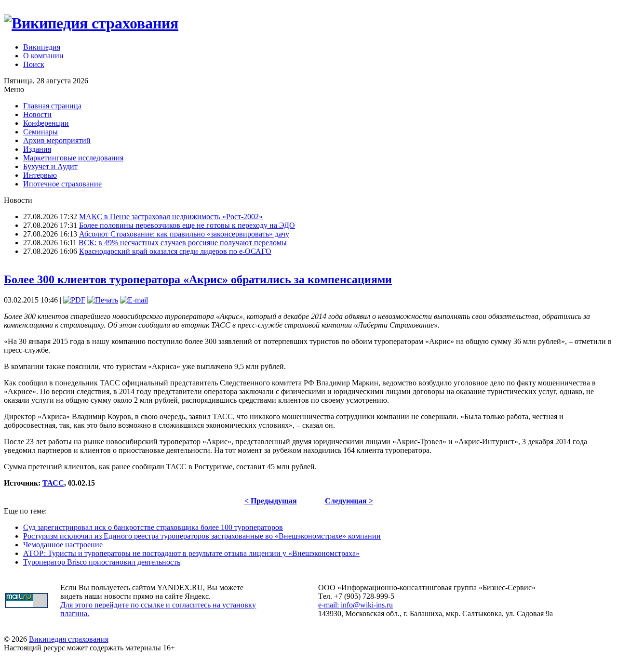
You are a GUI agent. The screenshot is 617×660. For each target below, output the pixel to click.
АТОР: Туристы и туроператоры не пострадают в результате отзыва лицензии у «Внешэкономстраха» (191, 553)
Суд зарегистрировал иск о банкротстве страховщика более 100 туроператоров (153, 527)
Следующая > (349, 501)
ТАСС (53, 483)
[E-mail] (134, 300)
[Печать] (102, 300)
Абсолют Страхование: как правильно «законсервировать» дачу (184, 234)
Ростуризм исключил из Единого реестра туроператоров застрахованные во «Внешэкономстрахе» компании (202, 536)
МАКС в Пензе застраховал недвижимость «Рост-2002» (171, 216)
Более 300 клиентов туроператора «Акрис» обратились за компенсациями (198, 279)
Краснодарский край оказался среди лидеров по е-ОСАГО (175, 251)
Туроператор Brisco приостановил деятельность (101, 562)
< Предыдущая (270, 501)
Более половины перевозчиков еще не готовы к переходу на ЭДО (187, 225)
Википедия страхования (68, 639)
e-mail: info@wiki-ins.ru (355, 605)
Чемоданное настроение (63, 545)
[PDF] (74, 300)
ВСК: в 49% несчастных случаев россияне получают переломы (183, 242)
